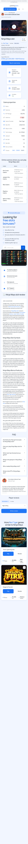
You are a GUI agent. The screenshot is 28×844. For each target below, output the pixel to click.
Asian (14, 150)
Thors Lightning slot (8, 549)
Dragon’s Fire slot (8, 587)
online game (22, 312)
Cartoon (18, 150)
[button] (22, 9)
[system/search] (19, 9)
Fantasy (22, 314)
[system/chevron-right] (23, 248)
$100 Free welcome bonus (14, 306)
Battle (18, 314)
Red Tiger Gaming (11, 394)
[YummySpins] (14, 6)
